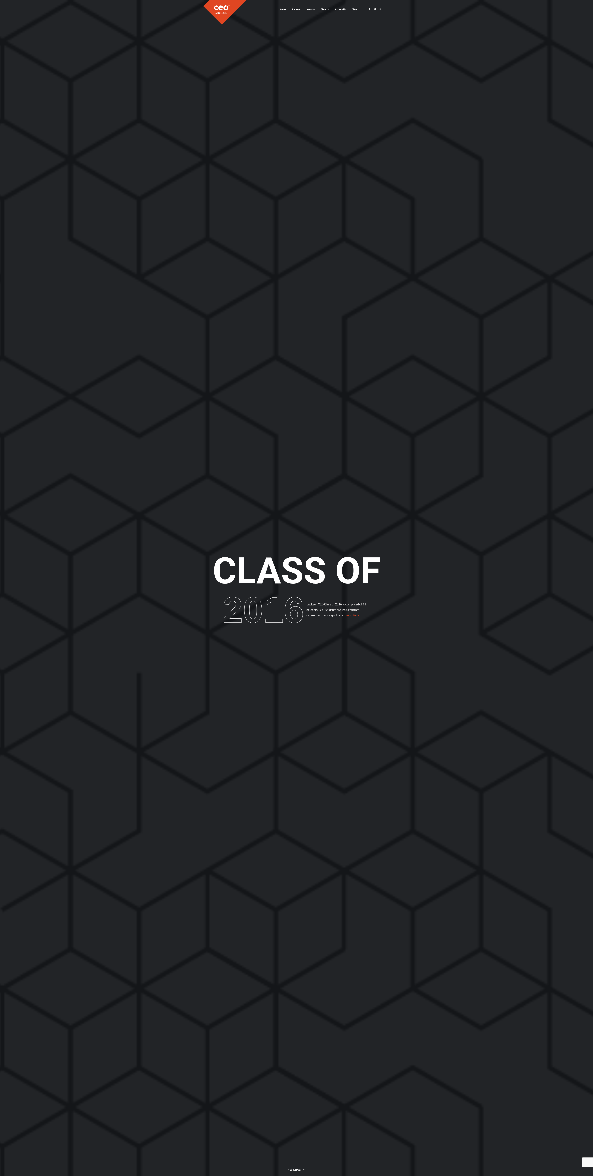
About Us (325, 9)
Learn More (352, 615)
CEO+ (354, 9)
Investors (310, 9)
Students (296, 9)
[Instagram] (374, 9)
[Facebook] (369, 9)
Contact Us (340, 9)
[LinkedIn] (380, 9)
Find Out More (295, 1170)
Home (283, 9)
